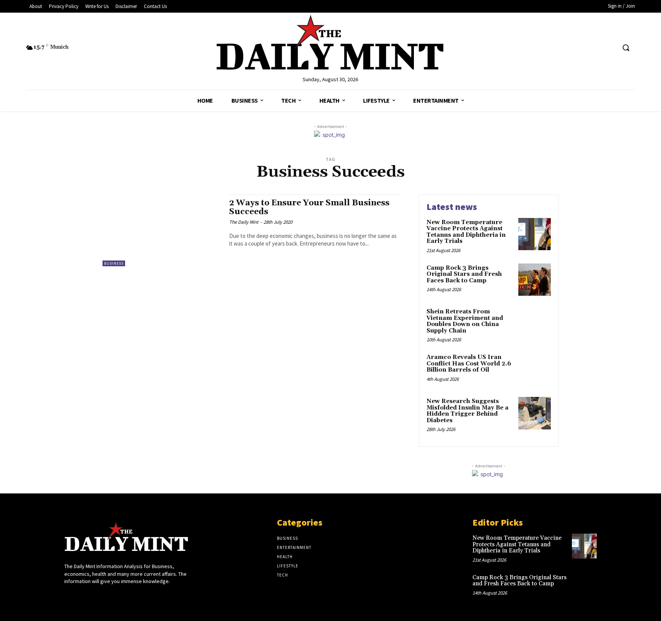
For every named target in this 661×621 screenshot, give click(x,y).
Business (114, 263)
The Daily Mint (243, 222)
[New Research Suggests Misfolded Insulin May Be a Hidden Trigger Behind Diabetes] (534, 413)
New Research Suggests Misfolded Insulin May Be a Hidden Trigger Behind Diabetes (467, 411)
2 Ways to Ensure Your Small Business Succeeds (309, 207)
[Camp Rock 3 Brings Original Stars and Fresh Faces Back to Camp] (534, 280)
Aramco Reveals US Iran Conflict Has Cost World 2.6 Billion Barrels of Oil (469, 364)
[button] (626, 47)
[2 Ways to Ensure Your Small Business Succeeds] (162, 230)
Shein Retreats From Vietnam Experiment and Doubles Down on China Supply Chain (465, 321)
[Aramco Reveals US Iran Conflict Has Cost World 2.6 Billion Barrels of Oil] (534, 369)
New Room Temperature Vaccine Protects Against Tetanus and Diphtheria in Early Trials (466, 232)
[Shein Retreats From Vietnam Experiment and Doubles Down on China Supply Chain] (534, 323)
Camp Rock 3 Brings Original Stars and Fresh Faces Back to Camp (464, 274)
